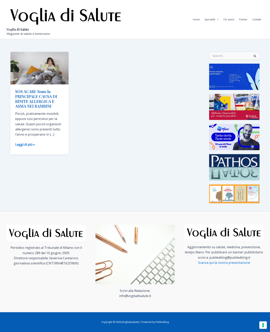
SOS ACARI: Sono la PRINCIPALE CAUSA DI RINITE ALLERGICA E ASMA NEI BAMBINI (36, 99)
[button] (217, 19)
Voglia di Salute (18, 29)
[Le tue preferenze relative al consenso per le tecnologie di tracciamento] (263, 325)
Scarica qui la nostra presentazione (224, 262)
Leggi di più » (25, 144)
